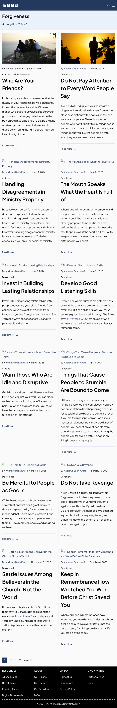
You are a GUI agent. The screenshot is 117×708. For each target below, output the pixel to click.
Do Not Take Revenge (87, 482)
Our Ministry (41, 676)
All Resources (9, 676)
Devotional (66, 74)
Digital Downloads (12, 695)
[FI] (29, 62)
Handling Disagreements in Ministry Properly (23, 191)
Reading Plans (10, 689)
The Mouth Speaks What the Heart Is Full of (86, 191)
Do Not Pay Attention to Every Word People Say (87, 88)
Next (26, 660)
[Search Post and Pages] (108, 5)
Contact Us (66, 676)
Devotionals (9, 682)
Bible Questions (22, 74)
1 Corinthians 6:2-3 (26, 616)
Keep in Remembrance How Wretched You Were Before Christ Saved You (85, 589)
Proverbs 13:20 (78, 318)
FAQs (37, 695)
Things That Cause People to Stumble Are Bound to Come (85, 382)
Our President (42, 689)
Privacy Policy (67, 689)
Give (90, 682)
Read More (8, 145)
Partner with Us (96, 676)
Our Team (39, 682)
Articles (6, 74)
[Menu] (113, 5)
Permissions (66, 682)
